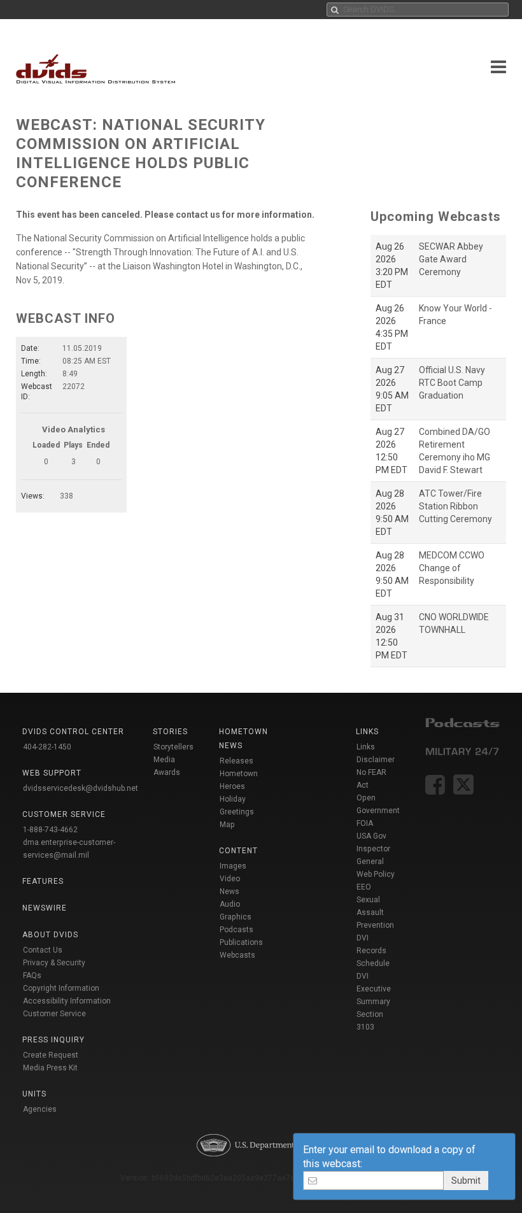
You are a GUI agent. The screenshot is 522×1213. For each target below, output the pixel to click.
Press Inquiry (53, 1039)
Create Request (50, 1055)
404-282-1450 (47, 746)
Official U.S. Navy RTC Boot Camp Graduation (452, 383)
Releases (236, 760)
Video (230, 878)
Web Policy (375, 874)
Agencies (40, 1109)
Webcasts (237, 955)
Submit (466, 1180)
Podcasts (236, 929)
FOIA (364, 823)
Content (238, 850)
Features (43, 881)
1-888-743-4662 (50, 829)
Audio (230, 904)
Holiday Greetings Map (237, 812)
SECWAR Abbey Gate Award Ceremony (451, 259)
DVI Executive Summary (373, 989)
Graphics (235, 916)
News (229, 891)
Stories (170, 731)
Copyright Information (61, 988)
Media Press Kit (50, 1067)
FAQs (32, 975)
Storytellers (173, 746)
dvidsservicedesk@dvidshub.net (80, 788)
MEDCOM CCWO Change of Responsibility (451, 568)
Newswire (44, 908)
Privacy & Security (54, 962)
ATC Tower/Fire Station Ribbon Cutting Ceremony (455, 506)
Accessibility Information (67, 1001)
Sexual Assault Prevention (375, 912)
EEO (363, 887)
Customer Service (54, 1013)
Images (233, 866)
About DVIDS (50, 934)
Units (34, 1093)
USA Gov (371, 836)
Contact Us (42, 950)
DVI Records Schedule (373, 950)
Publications (241, 942)
